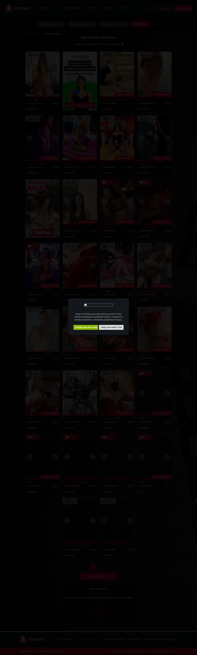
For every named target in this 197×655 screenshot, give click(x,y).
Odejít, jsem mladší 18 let (111, 327)
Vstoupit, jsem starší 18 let (86, 327)
